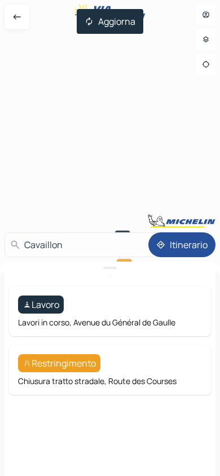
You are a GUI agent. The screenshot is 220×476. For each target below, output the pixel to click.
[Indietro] (17, 17)
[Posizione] (205, 64)
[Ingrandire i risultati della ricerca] (110, 268)
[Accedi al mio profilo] (205, 15)
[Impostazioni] (205, 39)
